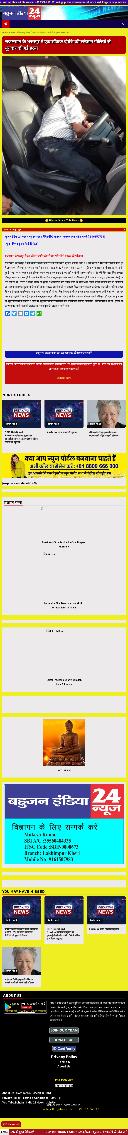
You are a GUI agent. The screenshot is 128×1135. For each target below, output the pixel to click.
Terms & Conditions (35, 1097)
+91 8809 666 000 (89, 1109)
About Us (8, 1093)
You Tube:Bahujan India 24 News (23, 1102)
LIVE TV (56, 1097)
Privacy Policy (11, 1097)
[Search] (123, 24)
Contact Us (23, 1093)
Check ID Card (42, 1093)
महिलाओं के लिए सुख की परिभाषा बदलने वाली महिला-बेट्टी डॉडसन (103, 434)
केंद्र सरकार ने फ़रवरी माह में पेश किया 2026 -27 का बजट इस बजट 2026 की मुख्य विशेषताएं (21, 932)
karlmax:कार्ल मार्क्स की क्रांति (62, 432)
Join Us (51, 1102)
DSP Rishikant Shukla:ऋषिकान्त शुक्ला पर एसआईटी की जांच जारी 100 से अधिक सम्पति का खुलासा (21, 437)
